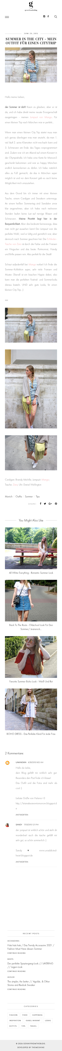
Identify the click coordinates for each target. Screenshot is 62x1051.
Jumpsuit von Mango (41, 117)
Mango (32, 264)
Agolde (11, 977)
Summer (29, 496)
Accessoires (13, 941)
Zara (15, 484)
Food (24, 1015)
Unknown (21, 762)
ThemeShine (38, 1047)
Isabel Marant (33, 1020)
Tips (38, 496)
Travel (33, 1026)
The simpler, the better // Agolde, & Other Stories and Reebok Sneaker (28, 983)
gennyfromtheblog (34, 1043)
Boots (10, 959)
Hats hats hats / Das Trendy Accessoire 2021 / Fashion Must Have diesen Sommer (30, 946)
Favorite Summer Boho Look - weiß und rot (31, 681)
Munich (8, 496)
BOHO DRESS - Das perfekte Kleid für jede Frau (31, 734)
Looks (48, 1020)
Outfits (19, 496)
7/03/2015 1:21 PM (31, 824)
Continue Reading (16, 953)
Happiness (37, 1015)
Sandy (19, 824)
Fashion (13, 1015)
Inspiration (15, 1020)
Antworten (22, 815)
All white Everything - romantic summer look (31, 573)
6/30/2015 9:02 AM (35, 762)
